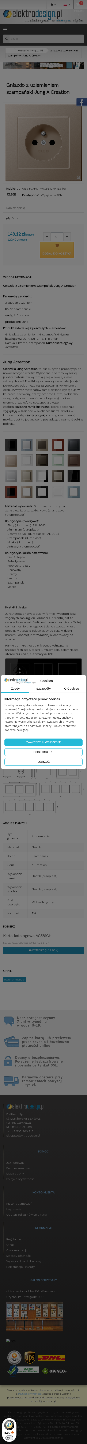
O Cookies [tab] (71, 688)
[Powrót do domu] (9, 50)
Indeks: (11, 188)
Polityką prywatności (30, 1393)
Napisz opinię (15, 207)
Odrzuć (44, 761)
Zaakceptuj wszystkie (43, 742)
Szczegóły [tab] (43, 688)
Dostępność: (31, 195)
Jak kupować (15, 1162)
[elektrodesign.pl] (43, 16)
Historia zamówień (19, 1203)
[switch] (9, 1438)
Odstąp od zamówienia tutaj (26, 1214)
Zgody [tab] (15, 688)
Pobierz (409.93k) (44, 950)
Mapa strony (15, 1173)
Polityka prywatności (20, 1179)
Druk (15, 218)
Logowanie (14, 1209)
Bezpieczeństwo (18, 1168)
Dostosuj (42, 752)
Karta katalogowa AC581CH (27, 935)
